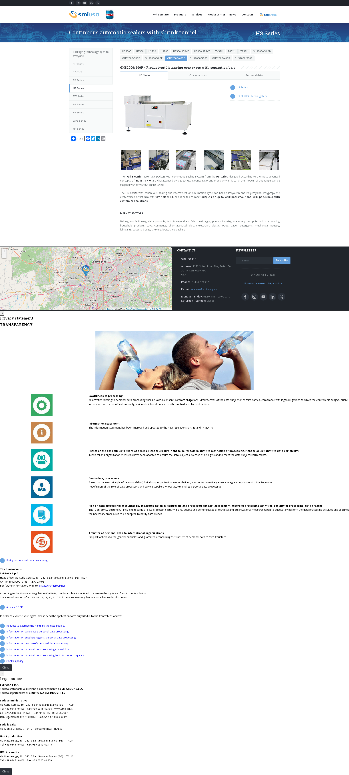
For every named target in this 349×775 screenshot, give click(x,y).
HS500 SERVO (181, 51)
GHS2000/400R (221, 58)
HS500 (140, 51)
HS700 (152, 51)
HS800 (164, 51)
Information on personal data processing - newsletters (38, 649)
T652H (232, 51)
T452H (219, 51)
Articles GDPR (14, 607)
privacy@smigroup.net (52, 585)
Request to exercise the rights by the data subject (35, 625)
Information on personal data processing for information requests (45, 655)
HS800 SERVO (202, 51)
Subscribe (282, 260)
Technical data (254, 75)
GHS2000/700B (131, 58)
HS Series (144, 75)
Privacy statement (255, 283)
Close (5, 667)
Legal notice (275, 283)
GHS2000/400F (154, 58)
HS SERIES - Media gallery (252, 96)
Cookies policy (14, 661)
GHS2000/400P (176, 58)
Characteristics (198, 75)
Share (79, 138)
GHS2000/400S (198, 58)
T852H (244, 51)
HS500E (126, 51)
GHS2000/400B (262, 51)
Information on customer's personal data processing (37, 643)
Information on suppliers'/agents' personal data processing (41, 637)
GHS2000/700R (243, 58)
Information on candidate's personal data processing (37, 631)
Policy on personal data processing (26, 560)
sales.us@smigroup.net (204, 289)
